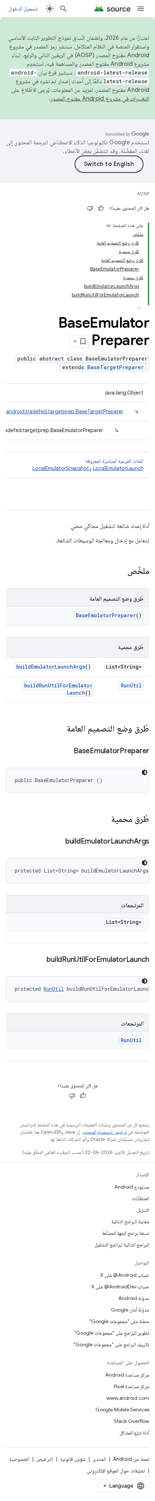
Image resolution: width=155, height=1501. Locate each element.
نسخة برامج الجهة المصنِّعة (125, 1233)
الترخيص (44, 1459)
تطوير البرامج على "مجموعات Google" (111, 1333)
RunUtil (131, 685)
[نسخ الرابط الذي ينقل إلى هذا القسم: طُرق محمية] (104, 819)
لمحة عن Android (131, 1459)
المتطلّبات (140, 1198)
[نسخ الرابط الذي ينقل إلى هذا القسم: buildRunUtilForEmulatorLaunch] (39, 960)
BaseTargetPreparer (115, 367)
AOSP (143, 194)
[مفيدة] (101, 208)
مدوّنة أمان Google (130, 1309)
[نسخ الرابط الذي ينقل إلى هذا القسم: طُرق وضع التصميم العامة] (59, 729)
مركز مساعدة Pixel (131, 1386)
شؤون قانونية (72, 1459)
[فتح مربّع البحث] (63, 8)
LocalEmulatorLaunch (118, 468)
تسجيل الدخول (23, 8)
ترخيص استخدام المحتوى (104, 1132)
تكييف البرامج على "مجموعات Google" (111, 1344)
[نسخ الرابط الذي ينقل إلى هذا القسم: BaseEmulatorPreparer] (66, 751)
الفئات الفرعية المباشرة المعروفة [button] (87, 465)
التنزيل (143, 1210)
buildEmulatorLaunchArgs (50, 666)
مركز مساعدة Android (127, 1375)
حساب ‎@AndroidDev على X (120, 1286)
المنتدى (99, 1459)
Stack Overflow (131, 1421)
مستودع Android (131, 1187)
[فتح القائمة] (140, 8)
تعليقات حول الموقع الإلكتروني (116, 1471)
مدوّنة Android (133, 1298)
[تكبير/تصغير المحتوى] (108, 225)
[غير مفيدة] (90, 208)
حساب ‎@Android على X (124, 1275)
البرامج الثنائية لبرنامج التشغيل (121, 1244)
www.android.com (127, 1398)
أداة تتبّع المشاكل (134, 1432)
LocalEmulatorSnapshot (60, 468)
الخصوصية (19, 1459)
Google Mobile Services (122, 1409)
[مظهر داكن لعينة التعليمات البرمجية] (144, 772)
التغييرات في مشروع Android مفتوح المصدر (99, 98)
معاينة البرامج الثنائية (130, 1221)
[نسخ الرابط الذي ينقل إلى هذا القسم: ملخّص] (120, 571)
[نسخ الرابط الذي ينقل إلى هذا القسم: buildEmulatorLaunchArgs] (58, 841)
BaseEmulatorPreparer (106, 615)
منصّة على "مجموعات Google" (119, 1321)
